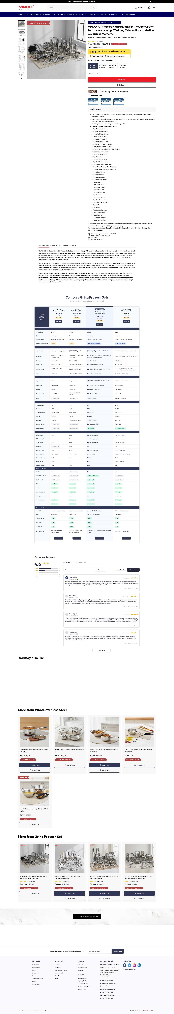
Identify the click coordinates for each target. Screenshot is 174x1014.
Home (57, 965)
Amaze (34, 981)
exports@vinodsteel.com (110, 986)
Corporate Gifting (109, 14)
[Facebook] (124, 965)
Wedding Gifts (36, 984)
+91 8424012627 (107, 998)
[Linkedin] (139, 965)
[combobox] (72, 7)
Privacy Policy (82, 989)
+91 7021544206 (107, 992)
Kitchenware (48, 14)
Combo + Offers (37, 978)
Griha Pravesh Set (48, 837)
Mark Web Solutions (148, 1010)
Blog (56, 978)
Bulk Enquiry (121, 85)
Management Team (61, 970)
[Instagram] (134, 965)
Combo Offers (93, 14)
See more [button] (134, 621)
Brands (57, 976)
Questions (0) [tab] (81, 562)
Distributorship (82, 967)
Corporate (80, 965)
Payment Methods (83, 984)
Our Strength (59, 973)
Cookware (22, 14)
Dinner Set (71, 14)
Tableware (35, 14)
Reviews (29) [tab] (68, 562)
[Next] (21, 77)
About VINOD (55, 245)
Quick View (36, 771)
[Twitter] (129, 965)
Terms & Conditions (83, 986)
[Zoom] (56, 49)
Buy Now (58, 321)
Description (44, 245)
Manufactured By (70, 245)
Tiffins (60, 14)
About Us (58, 967)
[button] (95, 41)
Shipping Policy (82, 981)
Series (82, 14)
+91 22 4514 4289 (108, 980)
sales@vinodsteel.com (109, 983)
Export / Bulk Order (127, 14)
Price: (90, 44)
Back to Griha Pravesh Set (88, 916)
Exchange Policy (82, 978)
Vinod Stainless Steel (51, 710)
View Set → (58, 538)
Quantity (91, 73)
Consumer (80, 970)
